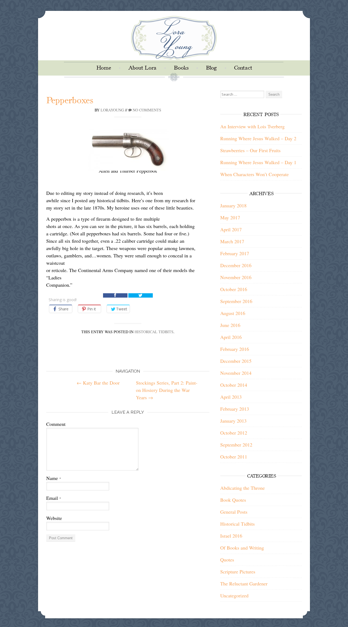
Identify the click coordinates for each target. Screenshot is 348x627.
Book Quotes (233, 500)
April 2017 (231, 229)
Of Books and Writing (242, 547)
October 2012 (233, 432)
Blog (211, 68)
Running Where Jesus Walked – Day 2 (258, 138)
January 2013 (233, 420)
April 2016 (231, 337)
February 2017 (234, 253)
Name (53, 478)
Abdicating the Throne (242, 488)
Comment (56, 424)
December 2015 (235, 361)
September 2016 (236, 301)
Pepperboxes (69, 100)
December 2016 (235, 265)
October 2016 (233, 289)
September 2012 (236, 444)
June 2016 (230, 325)
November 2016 (235, 277)
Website (54, 518)
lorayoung (112, 110)
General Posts (233, 512)
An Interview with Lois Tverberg (252, 126)
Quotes (227, 559)
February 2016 (234, 349)
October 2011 (233, 456)
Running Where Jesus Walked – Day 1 (258, 162)
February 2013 (234, 408)
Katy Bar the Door (98, 382)
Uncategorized (234, 595)
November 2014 (235, 373)
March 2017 (232, 241)
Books (181, 68)
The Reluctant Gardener (244, 583)
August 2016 (232, 313)
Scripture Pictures (237, 571)
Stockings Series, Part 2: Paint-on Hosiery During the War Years (166, 390)
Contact (243, 68)
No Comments (146, 110)
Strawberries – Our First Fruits (250, 150)
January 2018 (233, 205)
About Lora (142, 68)
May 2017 (230, 217)
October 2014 (233, 385)
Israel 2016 (231, 535)
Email (53, 498)
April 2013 (231, 397)
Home (103, 68)
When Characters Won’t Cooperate (254, 174)
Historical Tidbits (154, 331)
